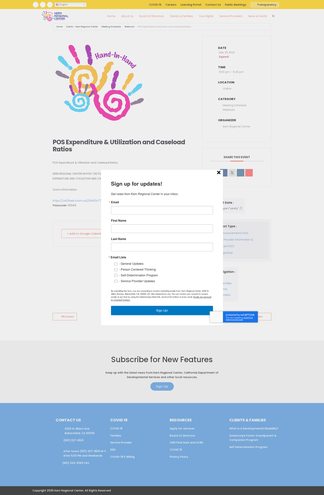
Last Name (118, 238)
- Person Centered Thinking (137, 269)
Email (115, 202)
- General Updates (131, 264)
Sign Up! (162, 310)
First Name (118, 220)
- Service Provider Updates (137, 281)
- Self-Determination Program (138, 275)
